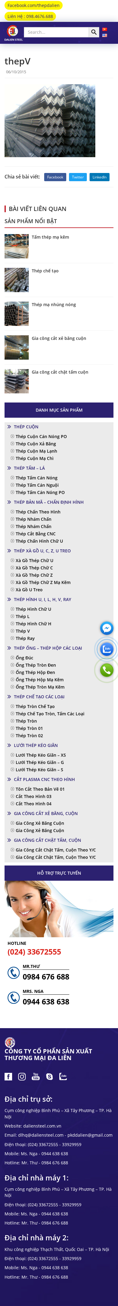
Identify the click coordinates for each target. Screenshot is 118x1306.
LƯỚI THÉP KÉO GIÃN (36, 745)
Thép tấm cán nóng (36, 478)
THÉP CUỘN (26, 427)
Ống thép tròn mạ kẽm (40, 687)
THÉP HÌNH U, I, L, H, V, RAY (42, 599)
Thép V (23, 631)
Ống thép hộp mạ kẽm (40, 679)
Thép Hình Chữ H (33, 624)
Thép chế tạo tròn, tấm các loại (50, 714)
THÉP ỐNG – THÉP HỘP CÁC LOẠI (48, 648)
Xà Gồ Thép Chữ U (34, 560)
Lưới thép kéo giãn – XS (41, 755)
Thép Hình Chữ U (33, 609)
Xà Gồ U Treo (29, 590)
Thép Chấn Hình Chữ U (39, 541)
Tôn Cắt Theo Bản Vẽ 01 (40, 789)
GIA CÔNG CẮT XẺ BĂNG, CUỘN (46, 813)
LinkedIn (100, 177)
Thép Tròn (26, 721)
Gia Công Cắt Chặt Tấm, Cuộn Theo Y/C (56, 850)
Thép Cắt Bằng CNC (36, 534)
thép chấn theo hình (38, 512)
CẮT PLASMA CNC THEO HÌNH (44, 779)
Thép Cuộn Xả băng (36, 444)
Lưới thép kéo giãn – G (40, 762)
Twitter (78, 177)
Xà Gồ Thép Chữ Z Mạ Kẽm (43, 582)
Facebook (55, 177)
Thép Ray (25, 638)
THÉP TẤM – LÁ (29, 468)
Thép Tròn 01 (29, 728)
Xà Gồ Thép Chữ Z (34, 575)
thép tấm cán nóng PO (40, 492)
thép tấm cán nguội (37, 485)
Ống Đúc (24, 658)
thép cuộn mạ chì (35, 458)
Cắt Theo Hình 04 (33, 804)
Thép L (23, 616)
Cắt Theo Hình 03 (33, 796)
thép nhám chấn (33, 519)
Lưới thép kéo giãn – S (39, 769)
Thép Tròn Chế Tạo (35, 706)
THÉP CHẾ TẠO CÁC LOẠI (39, 697)
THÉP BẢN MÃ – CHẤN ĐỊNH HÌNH (49, 502)
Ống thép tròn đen (36, 665)
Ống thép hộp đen (35, 672)
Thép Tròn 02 (29, 735)
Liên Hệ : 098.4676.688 (30, 16)
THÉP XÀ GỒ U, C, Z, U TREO (42, 551)
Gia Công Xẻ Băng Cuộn (40, 823)
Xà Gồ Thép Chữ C (34, 568)
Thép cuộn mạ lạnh (36, 451)
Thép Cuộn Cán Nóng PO (41, 436)
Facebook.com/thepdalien (34, 5)
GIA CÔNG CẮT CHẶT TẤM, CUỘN (47, 840)
